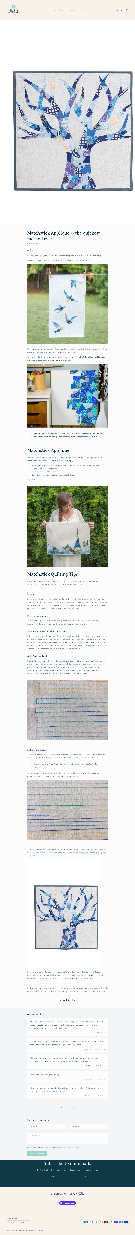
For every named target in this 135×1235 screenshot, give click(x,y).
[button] (45, 10)
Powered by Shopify (36, 1230)
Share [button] (32, 250)
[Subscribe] (84, 1176)
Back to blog (68, 1000)
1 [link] (61, 1107)
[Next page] (73, 1107)
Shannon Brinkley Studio (20, 1230)
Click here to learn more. (82, 978)
